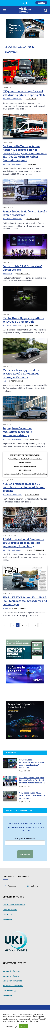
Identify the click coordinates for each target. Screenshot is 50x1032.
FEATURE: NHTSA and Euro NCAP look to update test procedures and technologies (25, 601)
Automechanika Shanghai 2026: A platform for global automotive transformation (32, 780)
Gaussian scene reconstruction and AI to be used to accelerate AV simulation (31, 764)
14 (35, 625)
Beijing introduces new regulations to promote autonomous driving (17, 432)
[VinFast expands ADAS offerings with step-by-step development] (10, 796)
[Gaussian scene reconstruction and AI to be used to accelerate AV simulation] (10, 763)
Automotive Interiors (11, 971)
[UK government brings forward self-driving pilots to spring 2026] (25, 71)
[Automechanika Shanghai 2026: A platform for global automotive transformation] (10, 781)
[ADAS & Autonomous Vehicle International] (25, 10)
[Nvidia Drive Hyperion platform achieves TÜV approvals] (25, 298)
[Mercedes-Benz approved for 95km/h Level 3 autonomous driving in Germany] (25, 350)
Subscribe (41, 3)
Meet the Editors (10, 909)
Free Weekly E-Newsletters (14, 905)
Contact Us (7, 914)
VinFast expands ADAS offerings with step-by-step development (32, 795)
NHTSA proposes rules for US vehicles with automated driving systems (24, 487)
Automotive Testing (11, 976)
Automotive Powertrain (12, 981)
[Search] (45, 10)
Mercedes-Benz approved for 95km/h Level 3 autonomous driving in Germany (21, 373)
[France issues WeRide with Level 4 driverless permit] (25, 191)
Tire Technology (9, 990)
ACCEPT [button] (24, 1026)
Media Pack (7, 919)
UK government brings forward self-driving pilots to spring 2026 (24, 93)
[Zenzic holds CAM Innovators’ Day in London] (25, 246)
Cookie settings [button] (10, 1026)
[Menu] (4, 10)
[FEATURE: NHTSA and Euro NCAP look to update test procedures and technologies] (25, 578)
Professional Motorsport (13, 985)
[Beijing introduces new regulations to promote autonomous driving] (25, 408)
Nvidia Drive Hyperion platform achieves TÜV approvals (23, 319)
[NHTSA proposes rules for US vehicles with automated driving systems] (25, 464)
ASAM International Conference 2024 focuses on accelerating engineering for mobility (23, 542)
